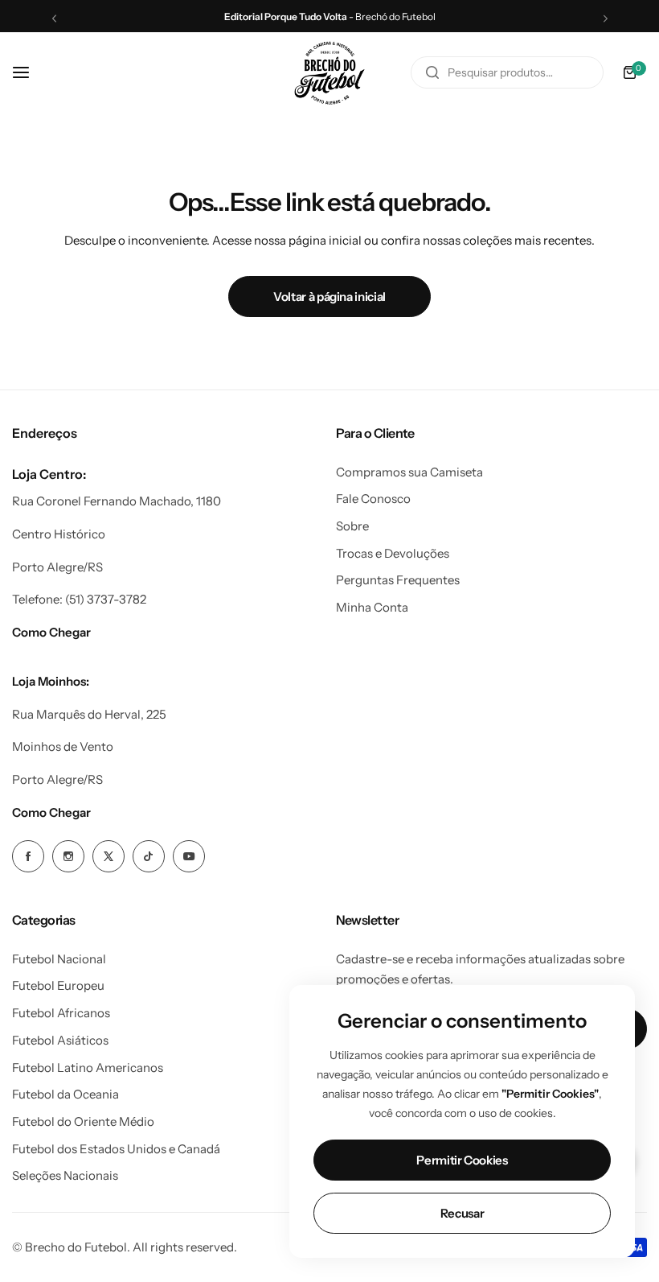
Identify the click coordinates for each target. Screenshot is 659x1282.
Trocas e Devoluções (392, 553)
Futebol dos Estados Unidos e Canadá (116, 1148)
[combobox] (507, 72)
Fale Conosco (373, 498)
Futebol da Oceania (65, 1094)
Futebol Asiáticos (60, 1040)
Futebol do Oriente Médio (83, 1121)
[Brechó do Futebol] (329, 72)
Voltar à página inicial (329, 296)
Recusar (462, 1213)
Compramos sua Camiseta (409, 472)
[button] (54, 18)
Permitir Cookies (461, 1160)
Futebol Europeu (58, 985)
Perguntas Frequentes (398, 579)
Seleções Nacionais (65, 1175)
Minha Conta (372, 607)
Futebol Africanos (61, 1012)
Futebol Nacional (59, 959)
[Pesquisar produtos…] (432, 72)
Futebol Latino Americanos (87, 1067)
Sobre (352, 526)
